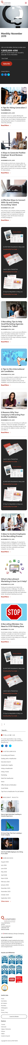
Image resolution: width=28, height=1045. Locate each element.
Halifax (3, 1033)
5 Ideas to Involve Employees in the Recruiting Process (13, 535)
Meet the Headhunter (7, 778)
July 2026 (4, 865)
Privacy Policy (4, 1012)
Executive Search (6, 762)
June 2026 (4, 868)
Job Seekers (4, 1003)
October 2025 (5, 895)
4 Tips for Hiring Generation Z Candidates (14, 108)
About (2, 1010)
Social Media (4, 788)
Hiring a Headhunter (7, 768)
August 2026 (5, 862)
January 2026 (5, 885)
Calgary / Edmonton (6, 1029)
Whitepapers (4, 1008)
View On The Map (5, 929)
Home (2, 998)
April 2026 (4, 875)
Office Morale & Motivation (8, 785)
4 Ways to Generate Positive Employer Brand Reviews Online (13, 155)
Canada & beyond (5, 1036)
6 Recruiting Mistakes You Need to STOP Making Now (12, 625)
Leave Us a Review (14, 1016)
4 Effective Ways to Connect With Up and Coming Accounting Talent (13, 202)
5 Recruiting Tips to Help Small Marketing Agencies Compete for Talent (12, 323)
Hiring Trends (5, 771)
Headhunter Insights (7, 765)
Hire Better (4, 1001)
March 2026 (4, 878)
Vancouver (3, 1026)
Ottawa (3, 1031)
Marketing (4, 775)
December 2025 (5, 888)
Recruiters (3, 1005)
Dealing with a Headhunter (8, 758)
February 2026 (5, 881)
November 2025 (5, 891)
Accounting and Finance (8, 755)
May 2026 (4, 872)
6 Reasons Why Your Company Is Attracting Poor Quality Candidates (13, 414)
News (2, 781)
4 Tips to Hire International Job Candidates (12, 370)
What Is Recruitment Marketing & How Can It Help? (14, 580)
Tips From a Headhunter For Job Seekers (12, 791)
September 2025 (6, 898)
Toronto (3, 1024)
